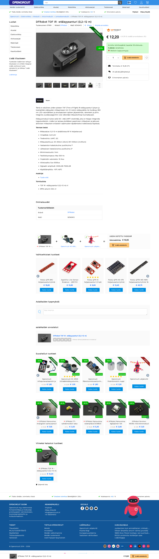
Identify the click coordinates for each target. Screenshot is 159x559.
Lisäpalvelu (85, 525)
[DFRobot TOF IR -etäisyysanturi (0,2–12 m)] (39, 85)
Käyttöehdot (14, 533)
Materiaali (126, 7)
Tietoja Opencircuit (53, 525)
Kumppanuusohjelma (88, 533)
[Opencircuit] (21, 2)
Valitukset (13, 538)
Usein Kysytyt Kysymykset (54, 538)
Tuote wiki (44, 177)
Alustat (56, 7)
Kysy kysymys (49, 310)
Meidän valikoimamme (53, 533)
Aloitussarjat (90, 7)
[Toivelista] (134, 2)
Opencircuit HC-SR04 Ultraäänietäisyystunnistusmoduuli (69, 246)
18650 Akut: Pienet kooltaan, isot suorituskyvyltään (132, 533)
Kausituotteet (144, 7)
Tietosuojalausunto (16, 535)
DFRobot (71, 212)
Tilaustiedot (13, 528)
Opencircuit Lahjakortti (93, 246)
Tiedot (12, 525)
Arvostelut (48, 531)
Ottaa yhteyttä (145, 12)
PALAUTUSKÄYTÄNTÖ (17, 531)
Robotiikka (72, 7)
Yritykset (135, 12)
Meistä (47, 528)
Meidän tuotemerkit (17, 7)
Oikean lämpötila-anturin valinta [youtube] (131, 531)
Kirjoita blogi (84, 531)
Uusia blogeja (121, 525)
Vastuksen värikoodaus (89, 535)
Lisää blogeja (120, 538)
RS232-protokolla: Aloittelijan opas (128, 535)
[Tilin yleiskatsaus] (140, 2)
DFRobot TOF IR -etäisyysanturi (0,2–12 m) (70, 336)
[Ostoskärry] (146, 2)
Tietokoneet (108, 7)
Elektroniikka (39, 7)
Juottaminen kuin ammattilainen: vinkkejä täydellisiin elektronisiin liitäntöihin (132, 528)
